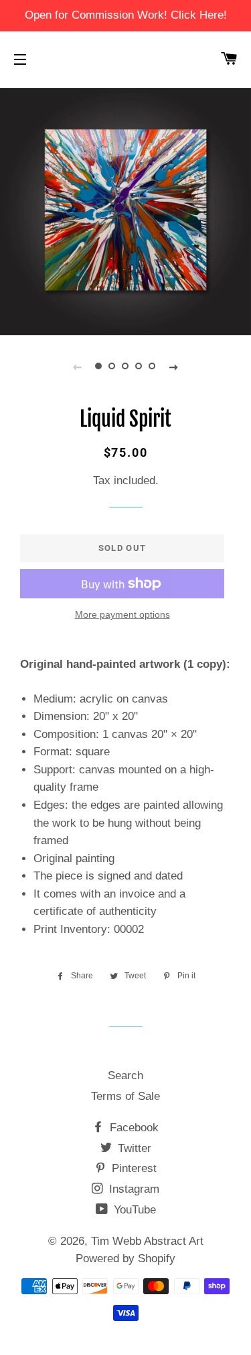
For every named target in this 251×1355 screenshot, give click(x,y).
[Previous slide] (77, 366)
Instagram (132, 1189)
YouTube (133, 1209)
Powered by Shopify (125, 1258)
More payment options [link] (122, 614)
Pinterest (132, 1168)
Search (125, 1075)
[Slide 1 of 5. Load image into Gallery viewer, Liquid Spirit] (99, 366)
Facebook (132, 1127)
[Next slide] (174, 366)
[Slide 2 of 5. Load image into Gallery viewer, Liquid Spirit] (112, 366)
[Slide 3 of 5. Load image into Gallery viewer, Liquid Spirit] (126, 366)
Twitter (132, 1148)
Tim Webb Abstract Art (147, 1241)
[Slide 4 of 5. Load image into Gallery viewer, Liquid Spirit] (139, 366)
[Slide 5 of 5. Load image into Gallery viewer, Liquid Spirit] (152, 366)
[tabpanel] (125, 210)
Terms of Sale (125, 1096)
